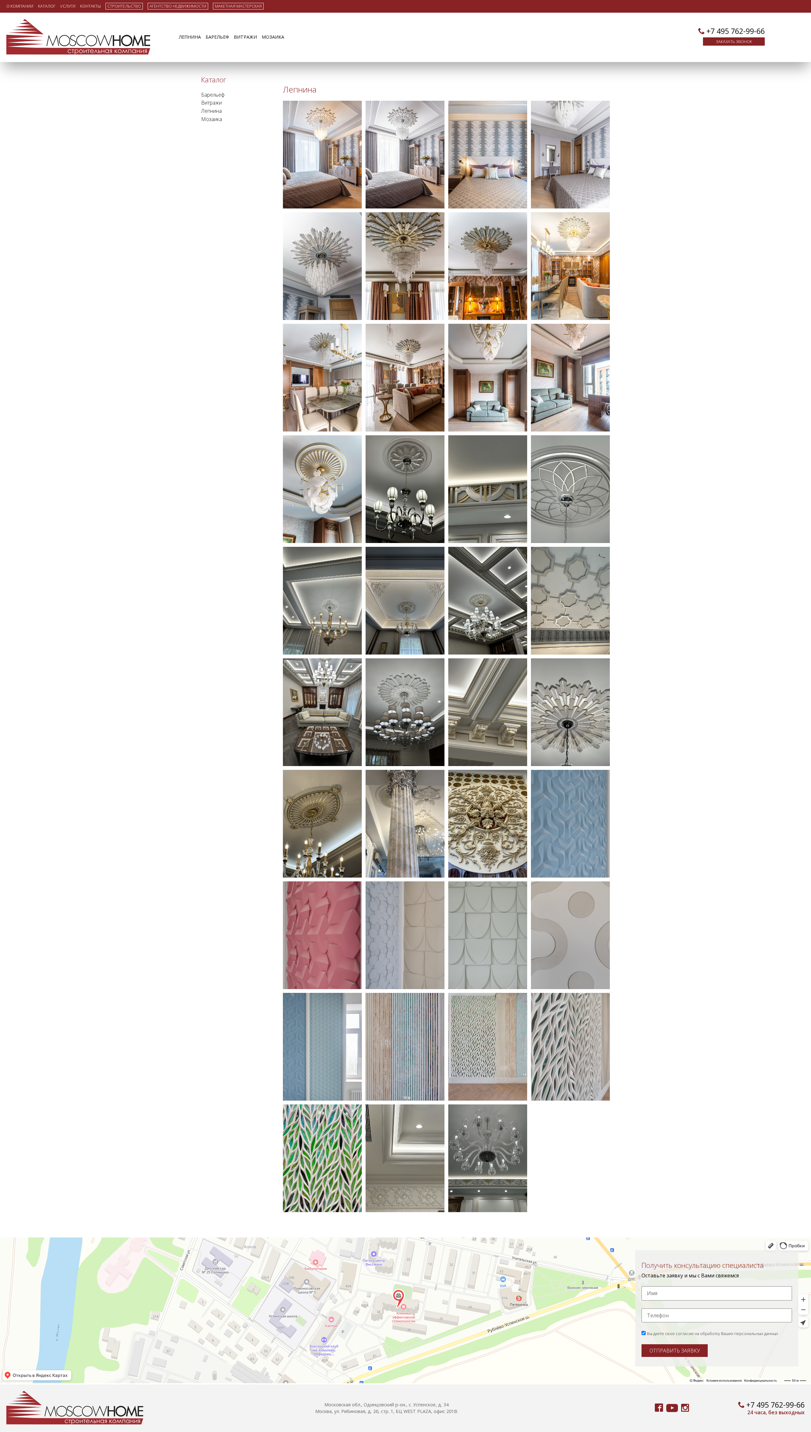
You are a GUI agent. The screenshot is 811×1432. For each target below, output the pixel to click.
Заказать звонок (734, 41)
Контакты (90, 6)
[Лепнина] (322, 154)
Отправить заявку (674, 1350)
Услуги (67, 6)
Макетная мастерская (238, 6)
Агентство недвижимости (178, 6)
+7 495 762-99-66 (735, 31)
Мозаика (273, 37)
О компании (19, 6)
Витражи (245, 37)
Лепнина (190, 37)
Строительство (124, 6)
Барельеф (217, 37)
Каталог (46, 6)
